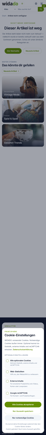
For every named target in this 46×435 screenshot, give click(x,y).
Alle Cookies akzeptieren (23, 404)
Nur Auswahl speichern (23, 411)
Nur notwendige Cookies (23, 418)
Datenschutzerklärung (23, 349)
